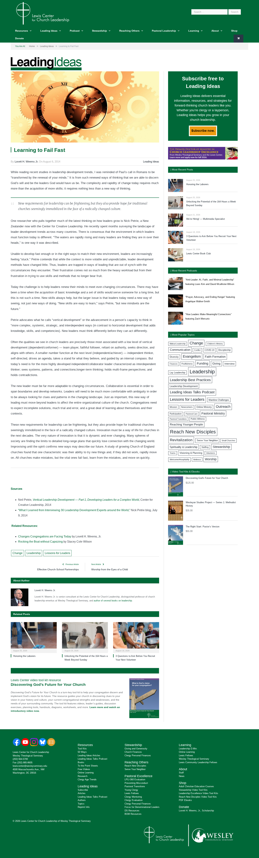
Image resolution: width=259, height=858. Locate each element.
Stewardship (99, 30)
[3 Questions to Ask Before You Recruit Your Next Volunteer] (136, 637)
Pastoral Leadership (164, 30)
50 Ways (82, 752)
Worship (211, 459)
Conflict (197, 350)
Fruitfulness (187, 364)
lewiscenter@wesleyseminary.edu (30, 766)
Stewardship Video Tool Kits (193, 790)
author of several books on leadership (113, 600)
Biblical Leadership (178, 344)
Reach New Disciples (193, 431)
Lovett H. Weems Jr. (26, 161)
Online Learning (86, 772)
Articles (81, 793)
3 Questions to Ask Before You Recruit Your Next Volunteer (211, 238)
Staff (181, 772)
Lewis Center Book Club (198, 253)
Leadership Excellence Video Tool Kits (198, 793)
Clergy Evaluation (134, 800)
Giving (216, 363)
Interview (229, 363)
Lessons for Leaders (57, 553)
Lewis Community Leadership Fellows (198, 762)
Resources (21, 30)
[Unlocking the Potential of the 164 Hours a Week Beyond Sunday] (85, 637)
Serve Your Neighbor (207, 440)
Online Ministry (204, 407)
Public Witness (198, 419)
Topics (81, 803)
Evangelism (192, 356)
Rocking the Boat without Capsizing (40, 541)
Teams (172, 453)
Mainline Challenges (219, 400)
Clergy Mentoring (133, 796)
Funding (202, 363)
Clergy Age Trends (87, 779)
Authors (82, 800)
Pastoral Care (192, 414)
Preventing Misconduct (136, 783)
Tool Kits (82, 748)
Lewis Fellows (132, 793)
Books (81, 762)
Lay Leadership (177, 372)
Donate (19, 38)
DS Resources (132, 810)
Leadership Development (184, 386)
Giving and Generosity (136, 748)
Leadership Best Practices (190, 380)
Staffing (205, 447)
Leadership (34, 553)
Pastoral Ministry (213, 413)
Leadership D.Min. (188, 748)
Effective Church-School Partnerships (58, 569)
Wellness (197, 459)
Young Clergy (131, 790)
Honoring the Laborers (24, 656)
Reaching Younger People (186, 424)
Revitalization (181, 440)
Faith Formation (215, 356)
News (181, 776)
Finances (174, 364)
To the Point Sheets (88, 765)
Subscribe (83, 790)
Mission (173, 407)
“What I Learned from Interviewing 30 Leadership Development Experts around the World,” (74, 510)
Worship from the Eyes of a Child (109, 569)
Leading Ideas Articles (89, 755)
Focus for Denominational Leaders (142, 807)
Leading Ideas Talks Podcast (192, 392)
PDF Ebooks (185, 800)
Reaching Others (129, 30)
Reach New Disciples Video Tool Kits (198, 796)
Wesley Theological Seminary (28, 755)
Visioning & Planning (191, 452)
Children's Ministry (215, 344)
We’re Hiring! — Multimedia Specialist (205, 219)
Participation (176, 414)
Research (82, 776)
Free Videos (84, 769)
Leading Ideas (48, 30)
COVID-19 (209, 350)
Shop (234, 30)
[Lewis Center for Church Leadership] (43, 13)
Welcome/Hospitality (179, 459)
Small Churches (228, 440)
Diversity (174, 357)
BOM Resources (133, 814)
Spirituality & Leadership (183, 447)
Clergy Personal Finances (138, 755)
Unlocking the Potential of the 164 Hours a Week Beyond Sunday (211, 203)
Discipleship (224, 350)
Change (18, 553)
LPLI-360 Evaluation (135, 779)
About (215, 30)
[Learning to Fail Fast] (85, 107)
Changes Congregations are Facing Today (44, 536)
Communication (180, 349)
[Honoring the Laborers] (34, 637)
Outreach (223, 407)
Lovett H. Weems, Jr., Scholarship (196, 810)
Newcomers (187, 407)
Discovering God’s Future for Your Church (48, 684)
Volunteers (210, 453)
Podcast (75, 30)
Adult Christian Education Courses (196, 786)
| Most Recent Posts (182, 169)
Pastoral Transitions (178, 419)
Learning (193, 30)
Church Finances (133, 752)
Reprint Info (84, 807)
